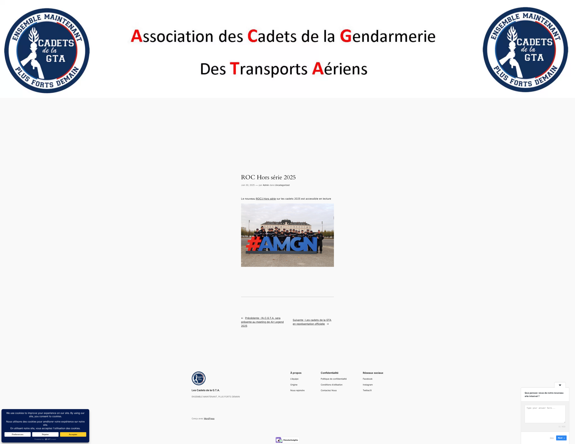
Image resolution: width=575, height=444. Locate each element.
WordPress (209, 418)
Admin (266, 185)
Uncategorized (282, 185)
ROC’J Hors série (266, 198)
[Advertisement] (287, 134)
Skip (552, 438)
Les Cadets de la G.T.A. (206, 390)
